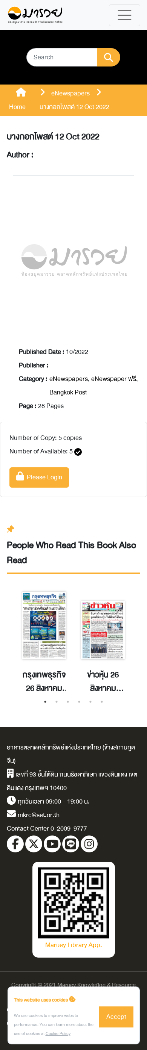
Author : (20, 155)
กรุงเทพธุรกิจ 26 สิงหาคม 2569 (44, 681)
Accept (116, 1016)
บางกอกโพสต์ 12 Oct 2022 (53, 137)
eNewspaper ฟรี (113, 378)
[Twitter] (33, 843)
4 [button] (79, 702)
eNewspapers (68, 378)
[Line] (70, 843)
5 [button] (90, 702)
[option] (44, 634)
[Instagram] (89, 843)
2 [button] (56, 702)
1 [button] (45, 702)
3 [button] (68, 702)
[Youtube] (52, 843)
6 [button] (102, 702)
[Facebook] (15, 843)
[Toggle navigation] (124, 15)
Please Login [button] (43, 477)
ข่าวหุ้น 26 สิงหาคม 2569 (103, 681)
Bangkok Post (68, 392)
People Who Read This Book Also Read (71, 553)
